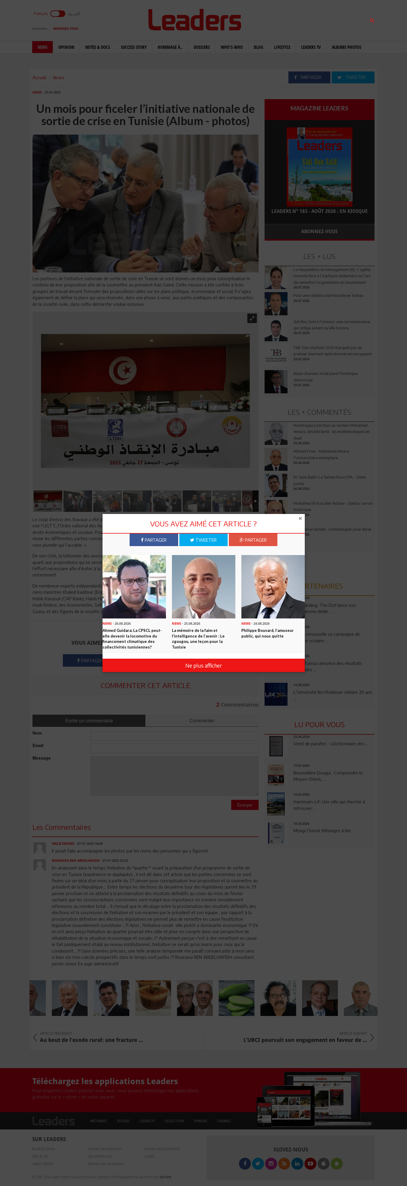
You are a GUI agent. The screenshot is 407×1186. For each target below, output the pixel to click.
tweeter (205, 540)
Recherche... (278, 19)
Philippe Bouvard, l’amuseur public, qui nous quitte (267, 633)
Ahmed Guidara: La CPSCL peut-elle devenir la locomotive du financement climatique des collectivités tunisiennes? (132, 638)
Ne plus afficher (203, 665)
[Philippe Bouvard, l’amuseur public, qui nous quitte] (273, 586)
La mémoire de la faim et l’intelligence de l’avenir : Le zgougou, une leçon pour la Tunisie (198, 638)
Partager (155, 540)
